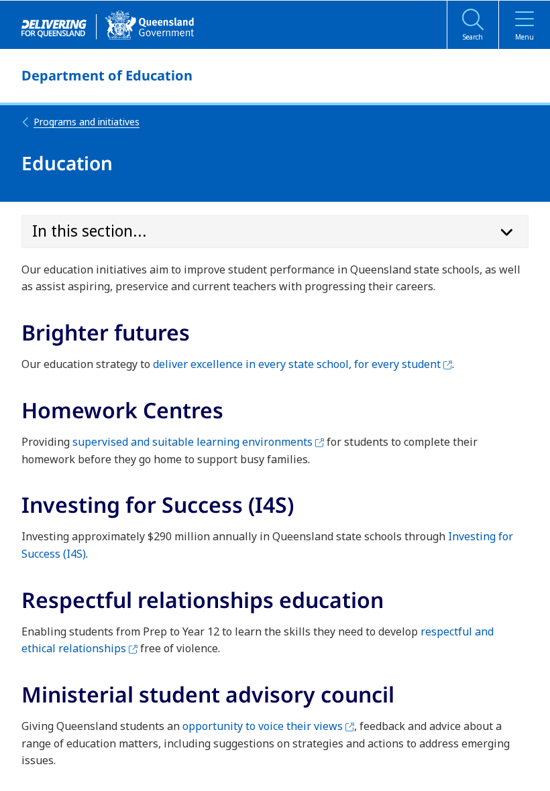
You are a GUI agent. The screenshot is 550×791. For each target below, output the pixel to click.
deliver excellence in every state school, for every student (302, 364)
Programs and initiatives (87, 121)
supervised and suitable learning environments (198, 441)
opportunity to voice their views (268, 726)
